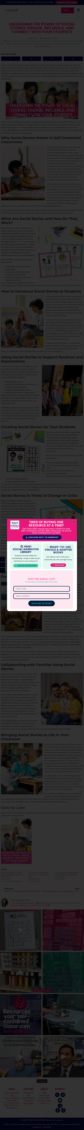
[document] (42, 565)
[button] (74, 522)
